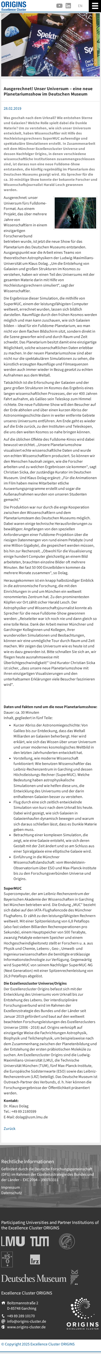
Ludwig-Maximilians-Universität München (11, 1241)
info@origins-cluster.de (26, 1321)
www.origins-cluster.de (26, 1327)
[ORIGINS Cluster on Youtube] (59, 5)
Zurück (9, 1128)
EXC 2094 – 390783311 (41, 1180)
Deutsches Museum (17, 1272)
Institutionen (69, 1236)
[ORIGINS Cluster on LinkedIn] (68, 5)
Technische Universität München (39, 1241)
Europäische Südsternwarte (13, 1257)
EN (80, 6)
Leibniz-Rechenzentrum (43, 1259)
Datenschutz (11, 1193)
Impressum (10, 1187)
